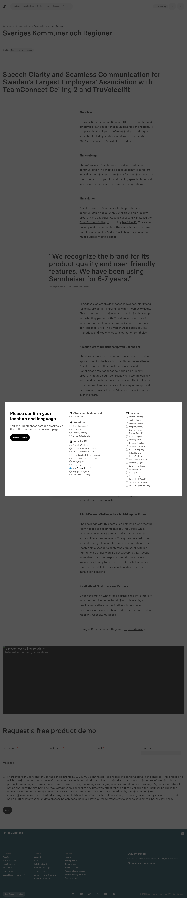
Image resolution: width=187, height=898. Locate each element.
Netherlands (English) (138, 469)
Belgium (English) (136, 423)
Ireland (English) (136, 453)
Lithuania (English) (136, 463)
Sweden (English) (136, 476)
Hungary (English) (136, 450)
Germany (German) (137, 446)
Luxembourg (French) (137, 466)
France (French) (135, 440)
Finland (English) (136, 437)
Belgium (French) (136, 427)
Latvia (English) (135, 456)
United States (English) (82, 436)
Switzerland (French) (137, 479)
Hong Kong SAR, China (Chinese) (86, 455)
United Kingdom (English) (139, 486)
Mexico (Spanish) (80, 433)
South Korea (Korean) (81, 475)
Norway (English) (136, 473)
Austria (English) (136, 417)
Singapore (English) (81, 472)
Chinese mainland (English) (84, 452)
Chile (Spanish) (79, 429)
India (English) (78, 462)
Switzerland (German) (138, 482)
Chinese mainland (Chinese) (84, 449)
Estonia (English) (136, 433)
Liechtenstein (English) (138, 459)
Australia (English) (80, 445)
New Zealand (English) (82, 468)
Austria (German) (136, 420)
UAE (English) (78, 417)
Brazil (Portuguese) (80, 426)
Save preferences (20, 437)
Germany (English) (136, 443)
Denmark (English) (136, 430)
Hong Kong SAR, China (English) (86, 458)
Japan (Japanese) (80, 465)
